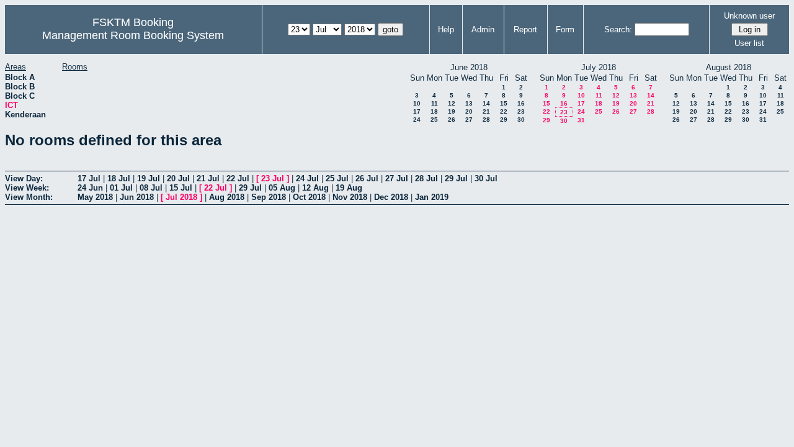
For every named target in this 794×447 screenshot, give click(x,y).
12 (451, 103)
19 (451, 111)
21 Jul (208, 178)
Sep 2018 (268, 197)
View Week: (27, 187)
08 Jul (151, 187)
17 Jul (89, 178)
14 (486, 103)
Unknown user (749, 15)
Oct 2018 (309, 197)
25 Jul (337, 178)
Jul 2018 (181, 197)
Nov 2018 (349, 197)
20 (469, 111)
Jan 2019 (431, 197)
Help (446, 29)
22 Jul (237, 178)
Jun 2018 (137, 197)
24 (417, 119)
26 (451, 119)
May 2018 (95, 197)
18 (434, 111)
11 (434, 103)
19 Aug (349, 187)
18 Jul (118, 178)
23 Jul (272, 178)
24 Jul (307, 178)
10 (417, 103)
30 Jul (486, 178)
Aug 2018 (226, 197)
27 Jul (396, 178)
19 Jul (148, 178)
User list (749, 43)
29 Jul (456, 178)
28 (486, 119)
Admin (482, 29)
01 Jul (121, 187)
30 (521, 119)
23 (521, 111)
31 (581, 120)
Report (525, 29)
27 (469, 119)
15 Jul (180, 187)
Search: (618, 29)
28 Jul (426, 178)
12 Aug (315, 187)
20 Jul (178, 178)
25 (434, 119)
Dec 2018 (391, 197)
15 (503, 103)
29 (503, 119)
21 (486, 111)
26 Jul (366, 178)
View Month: (29, 197)
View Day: (24, 178)
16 (521, 103)
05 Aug (282, 187)
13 (469, 103)
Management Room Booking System (133, 35)
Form (565, 29)
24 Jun (90, 187)
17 (417, 111)
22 (503, 111)
